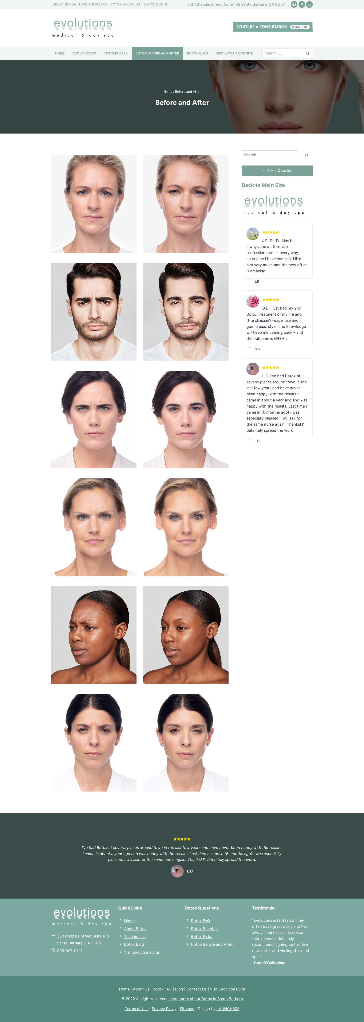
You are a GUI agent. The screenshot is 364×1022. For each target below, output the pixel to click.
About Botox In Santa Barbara (80, 4)
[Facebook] (294, 4)
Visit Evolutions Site (234, 53)
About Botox (84, 53)
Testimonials (116, 53)
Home (60, 53)
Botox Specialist (126, 4)
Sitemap (187, 1008)
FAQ (206, 921)
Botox (196, 921)
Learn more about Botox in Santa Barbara (206, 999)
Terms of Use (137, 1008)
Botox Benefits (204, 929)
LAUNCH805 (228, 1008)
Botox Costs (155, 4)
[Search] (306, 155)
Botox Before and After (157, 53)
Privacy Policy (164, 1008)
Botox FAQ (162, 989)
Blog (179, 989)
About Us (141, 989)
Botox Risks (201, 936)
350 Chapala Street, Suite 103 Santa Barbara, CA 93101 (236, 4)
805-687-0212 (70, 951)
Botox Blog (197, 53)
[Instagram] (309, 4)
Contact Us (196, 989)
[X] (301, 4)
